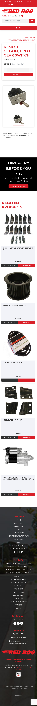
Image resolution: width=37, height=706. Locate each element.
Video (18, 530)
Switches (14, 40)
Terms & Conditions (18, 549)
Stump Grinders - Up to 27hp (18, 570)
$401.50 (18, 319)
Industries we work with (18, 536)
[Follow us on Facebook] (6, 4)
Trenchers (18, 589)
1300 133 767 (19, 634)
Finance (18, 542)
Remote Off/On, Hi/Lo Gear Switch (27, 40)
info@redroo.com (19, 637)
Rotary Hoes (18, 586)
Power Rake (18, 595)
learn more (27, 265)
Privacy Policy (18, 546)
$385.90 (18, 261)
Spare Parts (32, 37)
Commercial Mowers (18, 602)
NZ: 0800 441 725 (25, 2)
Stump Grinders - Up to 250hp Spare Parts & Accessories (21, 39)
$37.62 (18, 376)
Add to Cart (18, 74)
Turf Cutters (18, 598)
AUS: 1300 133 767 (9, 2)
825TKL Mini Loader (18, 579)
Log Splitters (18, 576)
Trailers (18, 605)
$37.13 (18, 433)
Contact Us (18, 539)
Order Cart (19, 523)
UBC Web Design (22, 688)
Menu (19, 27)
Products (18, 526)
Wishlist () (6, 16)
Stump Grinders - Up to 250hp (18, 573)
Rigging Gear (18, 608)
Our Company (18, 533)
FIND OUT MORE (18, 186)
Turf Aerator (18, 592)
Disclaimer (18, 552)
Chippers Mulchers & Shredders (18, 563)
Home (26, 37)
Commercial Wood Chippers (18, 566)
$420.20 (18, 491)
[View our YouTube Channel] (11, 4)
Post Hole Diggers (19, 582)
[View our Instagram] (9, 4)
